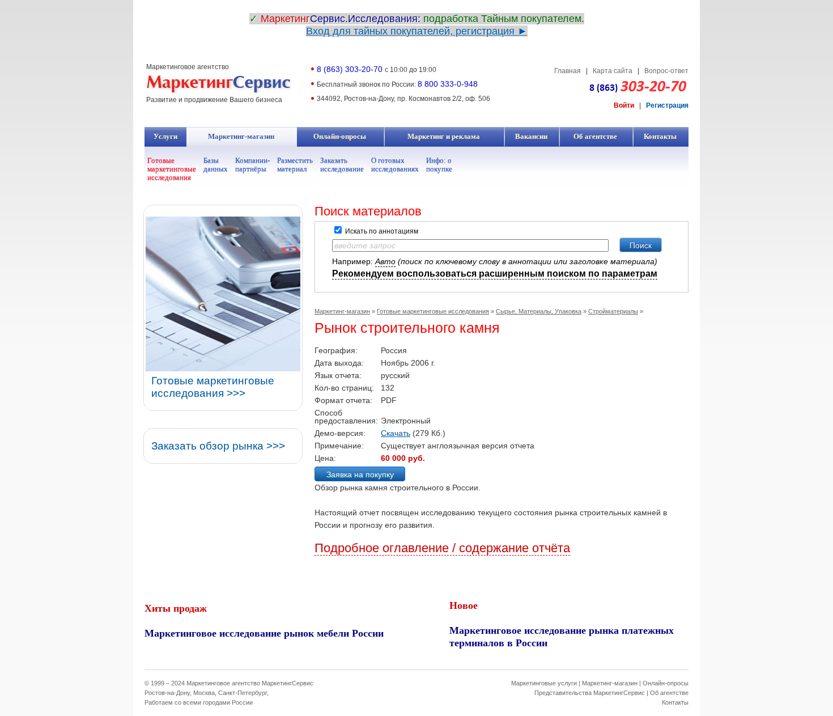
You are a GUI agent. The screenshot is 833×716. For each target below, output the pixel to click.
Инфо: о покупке (439, 164)
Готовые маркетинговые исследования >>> (212, 387)
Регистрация (667, 105)
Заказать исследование (342, 164)
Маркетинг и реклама (444, 136)
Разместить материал (295, 164)
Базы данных (215, 164)
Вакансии (531, 136)
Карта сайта (612, 71)
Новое (463, 605)
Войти (624, 105)
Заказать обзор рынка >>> (218, 446)
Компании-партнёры (252, 164)
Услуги (166, 136)
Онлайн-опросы (340, 136)
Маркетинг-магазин (241, 136)
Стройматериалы (613, 311)
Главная (567, 71)
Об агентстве (595, 136)
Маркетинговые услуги (544, 683)
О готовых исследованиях (395, 164)
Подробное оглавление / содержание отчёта (442, 548)
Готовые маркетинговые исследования (171, 168)
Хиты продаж (175, 607)
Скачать (395, 433)
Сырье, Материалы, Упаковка (538, 311)
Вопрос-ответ (666, 71)
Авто (385, 261)
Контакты (660, 136)
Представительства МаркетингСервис (589, 692)
